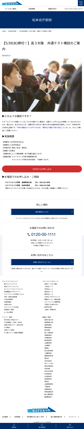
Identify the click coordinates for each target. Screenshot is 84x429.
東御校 (46, 348)
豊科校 (46, 358)
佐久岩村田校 (48, 351)
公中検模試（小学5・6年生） (13, 322)
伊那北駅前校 (48, 392)
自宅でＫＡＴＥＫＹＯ (11, 286)
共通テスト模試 (9, 330)
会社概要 (5, 417)
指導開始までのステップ (12, 292)
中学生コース (48, 289)
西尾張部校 (48, 327)
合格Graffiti (8, 304)
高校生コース (48, 292)
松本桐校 (47, 369)
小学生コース (48, 286)
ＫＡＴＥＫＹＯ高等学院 (52, 302)
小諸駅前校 (48, 353)
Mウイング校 (48, 363)
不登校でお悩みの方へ (51, 304)
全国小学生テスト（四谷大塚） (14, 325)
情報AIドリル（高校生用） (53, 299)
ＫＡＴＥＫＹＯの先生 (11, 307)
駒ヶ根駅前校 (48, 394)
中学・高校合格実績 (10, 297)
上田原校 (47, 345)
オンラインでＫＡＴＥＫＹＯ (13, 289)
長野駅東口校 (48, 322)
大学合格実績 (8, 299)
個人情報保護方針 (56, 417)
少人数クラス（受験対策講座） (14, 333)
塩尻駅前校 (48, 379)
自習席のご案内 (9, 310)
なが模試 (7, 327)
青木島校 (47, 330)
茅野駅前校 (48, 389)
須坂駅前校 (48, 335)
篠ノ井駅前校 (48, 333)
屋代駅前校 (48, 340)
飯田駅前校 (48, 397)
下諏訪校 (47, 386)
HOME (4, 31)
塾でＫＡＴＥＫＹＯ (10, 284)
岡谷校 (46, 381)
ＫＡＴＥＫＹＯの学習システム (14, 294)
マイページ (72, 417)
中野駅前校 (48, 338)
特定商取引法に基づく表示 (35, 417)
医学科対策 (48, 307)
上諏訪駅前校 (48, 384)
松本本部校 (48, 361)
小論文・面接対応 (50, 310)
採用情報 (17, 417)
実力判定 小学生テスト (11, 320)
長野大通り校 (48, 320)
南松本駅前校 (48, 366)
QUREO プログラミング (52, 297)
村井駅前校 (48, 374)
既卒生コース (48, 294)
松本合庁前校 (12, 31)
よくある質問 (8, 312)
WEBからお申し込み (42, 168)
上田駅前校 (48, 343)
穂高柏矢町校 (48, 356)
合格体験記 (7, 302)
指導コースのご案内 (50, 284)
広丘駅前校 (48, 376)
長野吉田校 (48, 325)
